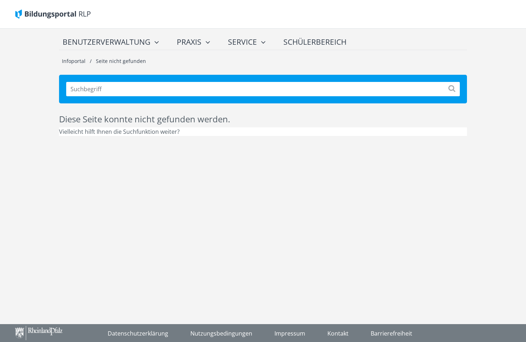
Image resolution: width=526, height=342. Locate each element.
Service (242, 42)
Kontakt (338, 333)
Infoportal (74, 61)
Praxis (189, 42)
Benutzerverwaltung (106, 42)
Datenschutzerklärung (138, 333)
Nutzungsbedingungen (221, 333)
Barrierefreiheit (391, 333)
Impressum (289, 333)
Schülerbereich (314, 42)
